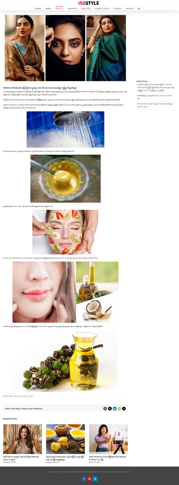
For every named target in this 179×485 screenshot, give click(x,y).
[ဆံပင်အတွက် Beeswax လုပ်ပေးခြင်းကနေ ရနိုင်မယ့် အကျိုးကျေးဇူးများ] (22, 425)
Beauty (16, 396)
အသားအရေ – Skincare (26, 396)
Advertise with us (124, 472)
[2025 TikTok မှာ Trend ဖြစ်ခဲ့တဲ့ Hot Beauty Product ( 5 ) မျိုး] (65, 425)
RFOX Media (90, 472)
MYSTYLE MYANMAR (76, 472)
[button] (139, 8)
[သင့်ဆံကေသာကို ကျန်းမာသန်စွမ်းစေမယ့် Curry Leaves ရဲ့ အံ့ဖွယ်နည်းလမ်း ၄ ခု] (108, 425)
